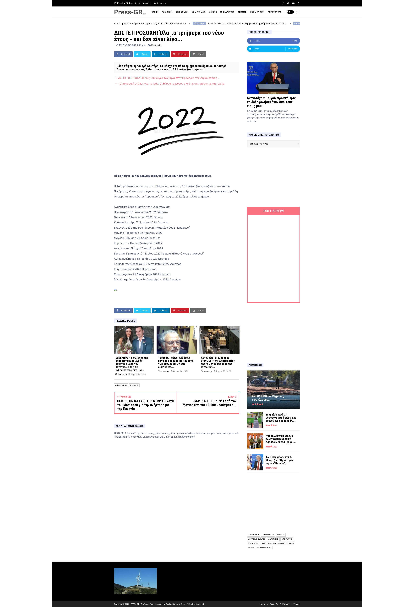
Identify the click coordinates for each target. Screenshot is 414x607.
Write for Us (160, 3)
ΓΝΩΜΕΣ (242, 12)
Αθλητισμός (253, 535)
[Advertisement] (273, 177)
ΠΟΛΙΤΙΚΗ (167, 12)
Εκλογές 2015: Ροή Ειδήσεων (272, 543)
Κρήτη (251, 548)
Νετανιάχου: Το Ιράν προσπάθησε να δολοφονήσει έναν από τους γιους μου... (271, 102)
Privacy (285, 604)
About (145, 3)
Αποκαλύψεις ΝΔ (264, 548)
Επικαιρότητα (121, 385)
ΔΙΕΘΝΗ (213, 12)
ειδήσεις (280, 535)
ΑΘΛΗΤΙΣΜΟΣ (198, 12)
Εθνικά (291, 543)
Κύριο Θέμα (170, 23)
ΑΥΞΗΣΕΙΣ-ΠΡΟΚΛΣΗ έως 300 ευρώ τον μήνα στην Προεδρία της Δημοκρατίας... (218, 23)
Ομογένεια (253, 543)
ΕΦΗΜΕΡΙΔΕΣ (257, 12)
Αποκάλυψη (287, 539)
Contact (296, 604)
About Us (274, 604)
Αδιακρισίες (273, 539)
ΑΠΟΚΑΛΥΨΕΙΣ (227, 12)
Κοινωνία (156, 45)
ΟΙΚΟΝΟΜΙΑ (181, 12)
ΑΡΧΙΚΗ (155, 12)
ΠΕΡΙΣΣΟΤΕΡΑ (274, 12)
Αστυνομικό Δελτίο (256, 539)
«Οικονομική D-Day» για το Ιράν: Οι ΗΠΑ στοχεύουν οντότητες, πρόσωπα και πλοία (171, 83)
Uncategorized (272, 23)
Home (262, 604)
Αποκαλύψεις (268, 535)
